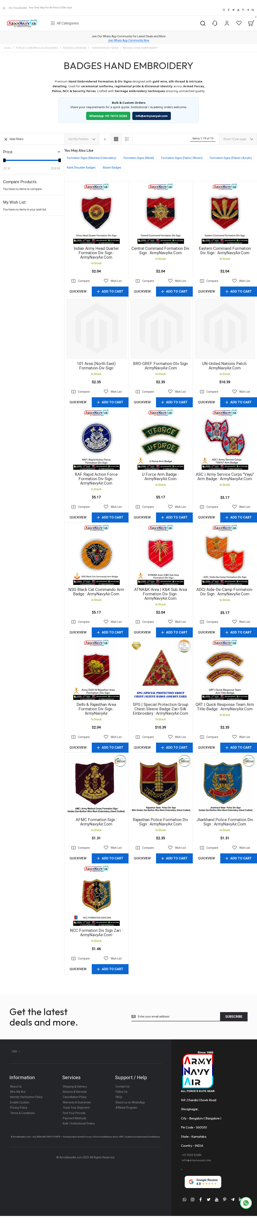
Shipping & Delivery (75, 1086)
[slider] (4, 160)
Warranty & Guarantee (77, 1102)
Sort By (73, 139)
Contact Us (123, 1086)
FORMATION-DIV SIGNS (105, 48)
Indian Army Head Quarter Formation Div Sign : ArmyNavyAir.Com (96, 213)
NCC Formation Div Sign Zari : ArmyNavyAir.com (96, 895)
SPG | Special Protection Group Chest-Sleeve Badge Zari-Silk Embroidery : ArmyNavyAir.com (160, 669)
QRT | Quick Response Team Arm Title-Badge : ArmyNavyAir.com (225, 669)
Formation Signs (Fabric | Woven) (182, 158)
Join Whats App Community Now (128, 40)
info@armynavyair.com (152, 116)
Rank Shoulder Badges (81, 167)
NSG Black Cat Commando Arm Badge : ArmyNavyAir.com (96, 554)
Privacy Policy (18, 1107)
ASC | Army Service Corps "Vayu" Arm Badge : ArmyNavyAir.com (225, 439)
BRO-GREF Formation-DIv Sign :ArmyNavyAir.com (160, 328)
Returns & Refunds (75, 1091)
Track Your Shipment (76, 1107)
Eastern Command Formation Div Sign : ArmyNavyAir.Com (225, 213)
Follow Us (121, 1091)
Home (7, 48)
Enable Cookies (19, 1102)
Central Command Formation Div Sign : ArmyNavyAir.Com (160, 213)
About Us (16, 1086)
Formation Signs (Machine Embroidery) (91, 158)
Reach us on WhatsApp (130, 1102)
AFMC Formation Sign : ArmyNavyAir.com (96, 784)
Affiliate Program (126, 1107)
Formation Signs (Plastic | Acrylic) (231, 158)
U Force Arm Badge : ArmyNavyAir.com (160, 439)
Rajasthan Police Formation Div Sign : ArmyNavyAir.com (160, 784)
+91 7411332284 (17, 8)
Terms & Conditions (22, 1113)
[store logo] (22, 23)
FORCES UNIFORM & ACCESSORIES (37, 48)
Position (83, 139)
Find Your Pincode (74, 1113)
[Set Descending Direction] (104, 139)
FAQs (119, 1097)
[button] (112, 281)
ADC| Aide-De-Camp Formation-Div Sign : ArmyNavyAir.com (225, 554)
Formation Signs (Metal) (138, 158)
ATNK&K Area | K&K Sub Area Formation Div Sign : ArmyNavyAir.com (160, 554)
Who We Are (17, 1091)
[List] (127, 139)
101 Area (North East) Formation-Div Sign (96, 328)
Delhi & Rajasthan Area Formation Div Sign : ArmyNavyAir (96, 669)
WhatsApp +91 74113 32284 (108, 116)
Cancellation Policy (75, 1097)
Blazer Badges (112, 167)
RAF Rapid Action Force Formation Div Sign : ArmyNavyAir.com (96, 439)
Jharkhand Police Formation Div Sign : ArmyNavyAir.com (225, 784)
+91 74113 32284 (192, 1155)
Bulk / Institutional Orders (79, 1123)
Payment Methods (74, 1118)
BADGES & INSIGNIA (75, 48)
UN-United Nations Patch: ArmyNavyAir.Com (225, 328)
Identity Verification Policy (26, 1097)
